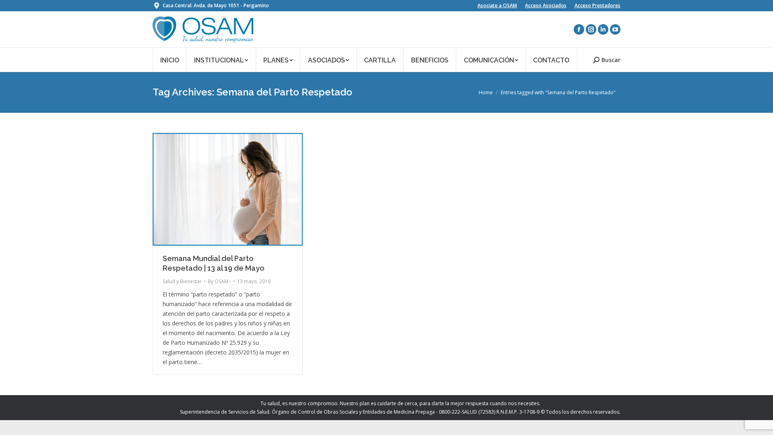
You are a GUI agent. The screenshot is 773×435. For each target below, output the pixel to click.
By (219, 281)
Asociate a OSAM (497, 5)
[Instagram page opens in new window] (591, 29)
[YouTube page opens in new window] (615, 29)
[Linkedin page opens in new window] (603, 29)
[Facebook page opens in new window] (579, 29)
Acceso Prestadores (597, 5)
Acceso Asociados (545, 5)
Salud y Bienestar (182, 281)
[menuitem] (170, 60)
